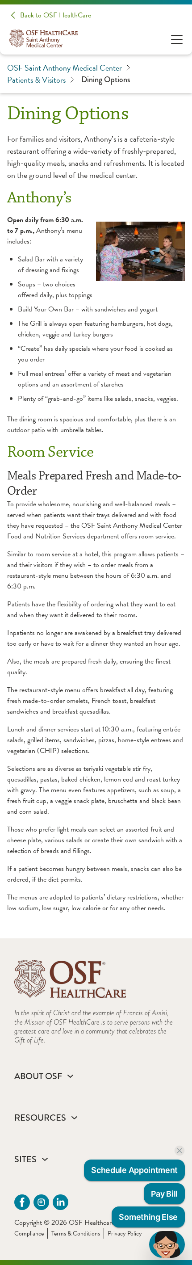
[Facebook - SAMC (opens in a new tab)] (22, 1202)
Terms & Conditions (75, 1233)
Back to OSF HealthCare (55, 15)
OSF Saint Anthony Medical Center (64, 68)
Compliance (29, 1233)
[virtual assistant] (167, 1244)
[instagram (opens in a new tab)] (41, 1202)
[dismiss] (179, 1150)
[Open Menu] (177, 38)
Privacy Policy (125, 1233)
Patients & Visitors (36, 80)
